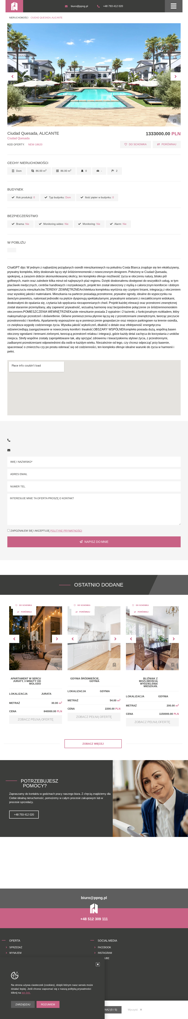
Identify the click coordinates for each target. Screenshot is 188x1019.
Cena (12, 711)
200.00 (173, 705)
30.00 (56, 703)
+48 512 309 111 (94, 919)
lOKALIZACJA (18, 693)
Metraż (14, 703)
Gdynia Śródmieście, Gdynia (84, 680)
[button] (12, 76)
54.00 (115, 700)
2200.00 (112, 708)
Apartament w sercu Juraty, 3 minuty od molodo (26, 681)
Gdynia (105, 691)
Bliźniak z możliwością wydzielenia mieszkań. (148, 682)
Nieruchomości (18, 17)
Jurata (46, 693)
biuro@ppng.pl (94, 898)
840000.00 (53, 711)
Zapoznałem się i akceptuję (46, 530)
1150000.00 (169, 713)
